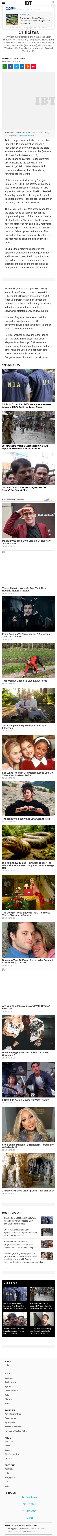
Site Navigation (12, 1454)
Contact (8, 1458)
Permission (10, 1418)
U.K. (7, 1482)
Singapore (10, 1477)
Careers (8, 1450)
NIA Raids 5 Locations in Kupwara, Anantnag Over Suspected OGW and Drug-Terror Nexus (26, 405)
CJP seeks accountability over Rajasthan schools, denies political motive (40, 1331)
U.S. (7, 1486)
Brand (7, 1446)
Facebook (30, 1497)
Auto (7, 1395)
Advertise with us (13, 1414)
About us (9, 1441)
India (7, 1365)
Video (7, 1403)
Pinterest (30, 1511)
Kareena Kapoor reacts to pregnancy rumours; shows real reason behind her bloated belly (18, 1244)
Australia (9, 1469)
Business (9, 1378)
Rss (30, 1517)
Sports (8, 1386)
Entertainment (11, 1391)
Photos (8, 1399)
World (7, 1374)
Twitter (31, 1504)
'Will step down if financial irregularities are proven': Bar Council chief (24, 488)
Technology (10, 1382)
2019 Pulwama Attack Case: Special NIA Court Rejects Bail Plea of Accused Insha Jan (25, 447)
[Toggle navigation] (3, 3)
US (6, 1369)
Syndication (10, 1422)
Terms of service (13, 1427)
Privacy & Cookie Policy (16, 1431)
